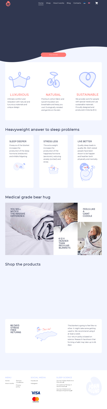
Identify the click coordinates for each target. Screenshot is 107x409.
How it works (9, 383)
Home (7, 380)
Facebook (34, 380)
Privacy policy (18, 386)
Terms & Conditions (19, 381)
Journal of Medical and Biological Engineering (63, 389)
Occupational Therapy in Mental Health (64, 385)
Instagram (34, 383)
